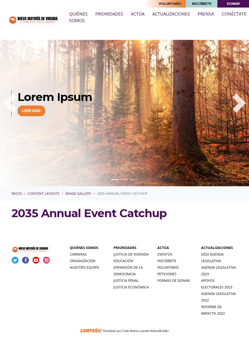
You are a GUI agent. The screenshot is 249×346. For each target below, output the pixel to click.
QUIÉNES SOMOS (84, 247)
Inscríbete (201, 3)
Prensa (206, 14)
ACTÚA (163, 247)
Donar (233, 3)
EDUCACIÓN (123, 260)
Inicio (16, 193)
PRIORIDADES (125, 247)
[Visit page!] (15, 260)
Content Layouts (44, 193)
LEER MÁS (31, 110)
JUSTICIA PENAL (126, 280)
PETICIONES (167, 274)
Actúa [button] (137, 14)
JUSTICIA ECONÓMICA (131, 287)
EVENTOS (164, 254)
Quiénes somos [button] (78, 17)
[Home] (34, 20)
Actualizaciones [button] (171, 14)
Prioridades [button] (109, 14)
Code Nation (130, 331)
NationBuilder (159, 331)
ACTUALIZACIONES (217, 247)
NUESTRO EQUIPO (84, 267)
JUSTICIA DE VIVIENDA (131, 254)
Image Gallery (78, 193)
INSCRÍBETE (166, 260)
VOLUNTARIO (168, 267)
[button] (9, 103)
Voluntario (170, 3)
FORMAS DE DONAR (173, 280)
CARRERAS (78, 254)
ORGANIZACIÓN (83, 260)
